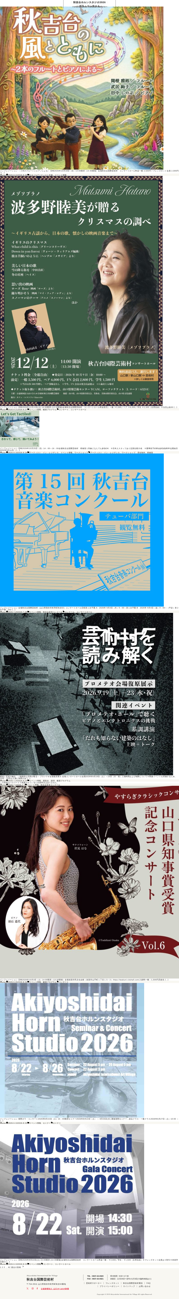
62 (9, 1267)
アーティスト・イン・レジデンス (44, 453)
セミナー (47, 1123)
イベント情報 (61, 175)
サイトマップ (129, 1286)
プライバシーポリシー (109, 1286)
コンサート (64, 410)
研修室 (150, 453)
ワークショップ (81, 453)
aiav (4, 175)
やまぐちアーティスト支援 (41, 175)
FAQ (149, 1283)
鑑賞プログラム (50, 410)
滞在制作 (141, 453)
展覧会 (46, 781)
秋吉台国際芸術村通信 (133, 1283)
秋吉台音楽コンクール (53, 612)
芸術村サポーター (94, 1283)
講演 (53, 781)
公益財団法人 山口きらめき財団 (55, 1289)
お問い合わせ (145, 1286)
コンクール (70, 612)
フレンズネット (112, 1283)
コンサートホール (78, 410)
